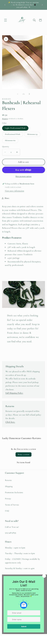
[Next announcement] (42, 5)
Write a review (23, 454)
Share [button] (7, 198)
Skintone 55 (33, 135)
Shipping (5, 118)
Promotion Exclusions (14, 492)
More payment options (23, 176)
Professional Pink (14, 135)
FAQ (7, 511)
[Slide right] (29, 94)
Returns (8, 480)
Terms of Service (12, 505)
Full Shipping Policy (14, 393)
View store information (14, 191)
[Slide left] (17, 94)
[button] (6, 20)
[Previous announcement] (5, 5)
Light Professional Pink (15, 128)
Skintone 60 (11, 141)
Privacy (8, 498)
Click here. (10, 422)
